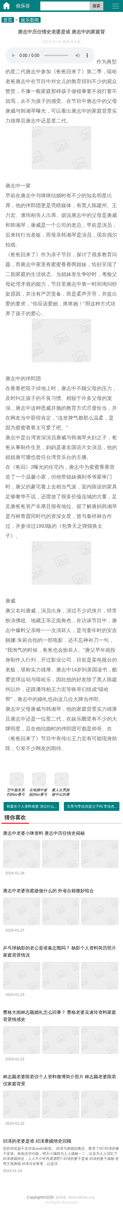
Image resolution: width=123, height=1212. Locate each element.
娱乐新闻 (30, 19)
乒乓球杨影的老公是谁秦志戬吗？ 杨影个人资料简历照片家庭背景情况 (59, 951)
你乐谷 (23, 5)
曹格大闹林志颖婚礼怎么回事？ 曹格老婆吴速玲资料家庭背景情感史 (59, 1016)
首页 (7, 19)
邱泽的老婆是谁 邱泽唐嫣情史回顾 (37, 1140)
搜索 (96, 6)
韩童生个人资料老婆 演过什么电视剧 (36, 806)
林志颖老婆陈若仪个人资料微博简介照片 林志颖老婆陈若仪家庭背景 (59, 1080)
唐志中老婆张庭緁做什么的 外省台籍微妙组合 (48, 890)
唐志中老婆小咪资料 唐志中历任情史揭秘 (44, 833)
